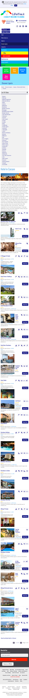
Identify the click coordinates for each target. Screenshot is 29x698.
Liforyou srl (12, 695)
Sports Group (14, 70)
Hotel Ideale (16, 574)
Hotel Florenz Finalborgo (6, 276)
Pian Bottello (5, 141)
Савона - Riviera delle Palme (19, 87)
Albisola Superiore (6, 99)
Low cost (18, 686)
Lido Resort (18, 401)
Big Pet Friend (5, 669)
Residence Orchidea (5, 552)
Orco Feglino (5, 138)
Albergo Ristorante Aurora (7, 588)
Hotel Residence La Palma (7, 306)
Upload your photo (22, 70)
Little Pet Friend (15, 672)
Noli (3, 137)
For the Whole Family (19, 669)
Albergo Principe (4, 509)
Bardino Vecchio (6, 108)
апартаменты (11, 681)
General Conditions (16, 688)
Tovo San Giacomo (6, 155)
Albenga (4, 97)
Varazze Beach (5, 161)
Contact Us (3, 47)
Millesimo (4, 135)
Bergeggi (4, 110)
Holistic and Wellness (22, 671)
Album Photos (6, 77)
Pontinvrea (4, 146)
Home (2, 35)
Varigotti (4, 163)
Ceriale (4, 122)
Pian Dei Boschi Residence (17, 530)
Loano (3, 131)
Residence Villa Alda (5, 500)
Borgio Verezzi (5, 113)
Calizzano (4, 116)
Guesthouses (15, 679)
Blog (20, 675)
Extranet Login (16, 689)
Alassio (4, 96)
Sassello (4, 149)
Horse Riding (8, 672)
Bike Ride (12, 669)
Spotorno (4, 152)
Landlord (25, 679)
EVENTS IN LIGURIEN (15, 676)
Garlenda (4, 128)
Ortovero (4, 140)
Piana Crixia (5, 143)
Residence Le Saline (5, 471)
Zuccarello (4, 164)
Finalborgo (4, 125)
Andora (4, 104)
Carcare (4, 88)
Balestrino (4, 105)
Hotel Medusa (4, 423)
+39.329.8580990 (22, 21)
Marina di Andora (6, 132)
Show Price (25, 220)
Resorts (17, 681)
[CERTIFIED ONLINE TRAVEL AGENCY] (4, 21)
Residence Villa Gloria (6, 461)
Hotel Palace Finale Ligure (16, 317)
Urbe (3, 157)
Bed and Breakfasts (7, 679)
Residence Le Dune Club (17, 367)
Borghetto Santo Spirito (7, 111)
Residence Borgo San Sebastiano (8, 221)
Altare (3, 102)
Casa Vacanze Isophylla (6, 338)
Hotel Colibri (3, 380)
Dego (3, 123)
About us (3, 41)
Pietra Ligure (5, 144)
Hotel (21, 679)
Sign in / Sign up (5, 32)
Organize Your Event (6, 70)
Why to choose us (4, 38)
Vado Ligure (5, 158)
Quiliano (4, 147)
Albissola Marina (6, 101)
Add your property (4, 62)
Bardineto (4, 107)
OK (15, 5)
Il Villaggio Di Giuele (5, 256)
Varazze (4, 160)
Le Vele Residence (17, 561)
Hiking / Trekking (13, 671)
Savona (4, 150)
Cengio (4, 120)
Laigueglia (4, 129)
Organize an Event (6, 675)
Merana (4, 134)
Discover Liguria (4, 44)
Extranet (3, 65)
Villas (21, 681)
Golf (8, 671)
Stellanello (4, 154)
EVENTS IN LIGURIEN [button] (6, 56)
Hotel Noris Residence (6, 345)
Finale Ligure (5, 126)
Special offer (24, 675)
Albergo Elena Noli (18, 244)
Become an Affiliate (7, 664)
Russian (5, 29)
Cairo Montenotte (6, 114)
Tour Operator (4, 50)
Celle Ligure (5, 119)
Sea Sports (22, 672)
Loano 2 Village (17, 609)
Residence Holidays (5, 432)
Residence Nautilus (17, 623)
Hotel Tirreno (18, 229)
